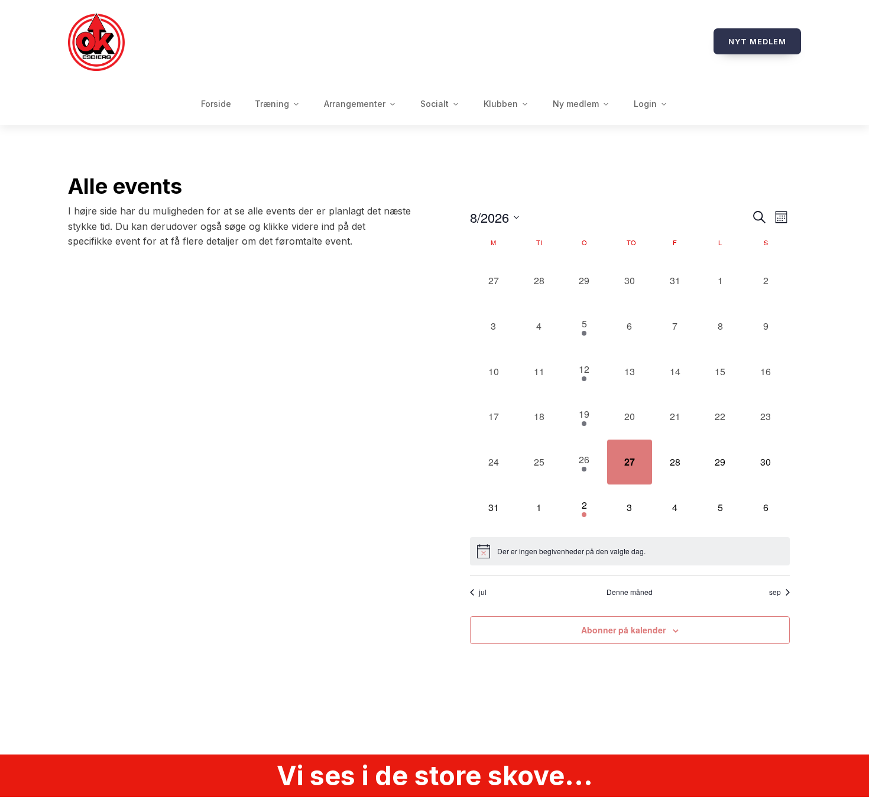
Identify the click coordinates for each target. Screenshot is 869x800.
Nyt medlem (757, 41)
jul (483, 592)
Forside (216, 104)
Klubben (501, 104)
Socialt (434, 104)
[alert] (630, 551)
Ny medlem (576, 104)
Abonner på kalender (623, 630)
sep (775, 592)
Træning (272, 104)
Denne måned (630, 592)
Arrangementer (354, 104)
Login (645, 104)
